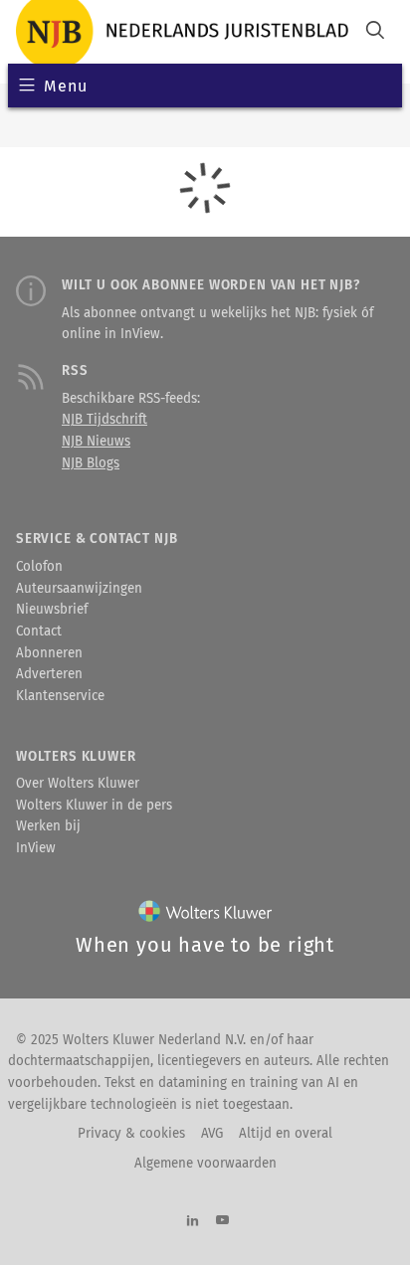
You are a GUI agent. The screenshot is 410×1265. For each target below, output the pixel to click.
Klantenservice (60, 696)
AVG (212, 1134)
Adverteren (49, 674)
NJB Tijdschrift (104, 420)
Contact (39, 631)
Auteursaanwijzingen (79, 589)
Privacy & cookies (131, 1134)
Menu (65, 86)
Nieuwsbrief (52, 610)
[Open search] (375, 32)
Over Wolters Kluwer (77, 784)
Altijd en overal (285, 1134)
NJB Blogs (90, 463)
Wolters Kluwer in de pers (94, 805)
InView (36, 848)
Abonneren (49, 653)
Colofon (39, 567)
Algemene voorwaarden (205, 1164)
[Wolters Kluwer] (205, 915)
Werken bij (48, 826)
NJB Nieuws (96, 442)
